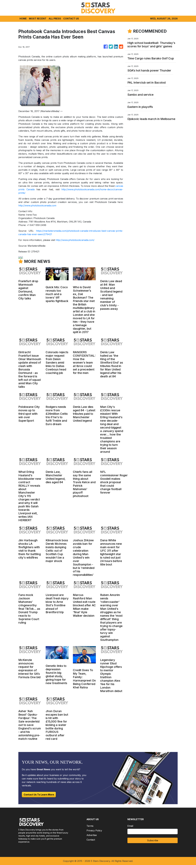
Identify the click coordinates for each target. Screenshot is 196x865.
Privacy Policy (94, 830)
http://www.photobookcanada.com (37, 205)
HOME (23, 18)
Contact (91, 839)
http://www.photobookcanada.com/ (75, 240)
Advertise (92, 835)
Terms (90, 825)
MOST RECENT (37, 18)
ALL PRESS (55, 18)
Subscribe (152, 840)
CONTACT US (71, 18)
